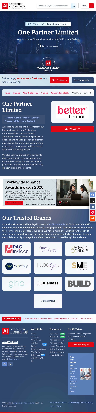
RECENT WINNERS (11, 319)
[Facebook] (92, 194)
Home (7, 93)
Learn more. (14, 359)
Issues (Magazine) (38, 349)
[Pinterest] (92, 212)
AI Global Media (57, 224)
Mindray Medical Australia (27, 319)
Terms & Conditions (57, 402)
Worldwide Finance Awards (35, 93)
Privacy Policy (87, 402)
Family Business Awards (57, 346)
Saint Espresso (46, 319)
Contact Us (36, 340)
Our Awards (36, 352)
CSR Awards (55, 334)
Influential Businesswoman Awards (57, 355)
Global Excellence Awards (57, 352)
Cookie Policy (73, 402)
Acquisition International (23, 403)
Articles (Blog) (34, 344)
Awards (16, 93)
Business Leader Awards (57, 343)
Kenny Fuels (59, 319)
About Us (35, 337)
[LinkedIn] (92, 206)
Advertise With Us (37, 359)
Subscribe (35, 355)
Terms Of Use (55, 406)
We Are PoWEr (71, 319)
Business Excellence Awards (57, 340)
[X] (92, 200)
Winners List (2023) (60, 93)
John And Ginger (86, 319)
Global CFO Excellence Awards (57, 349)
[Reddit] (92, 218)
